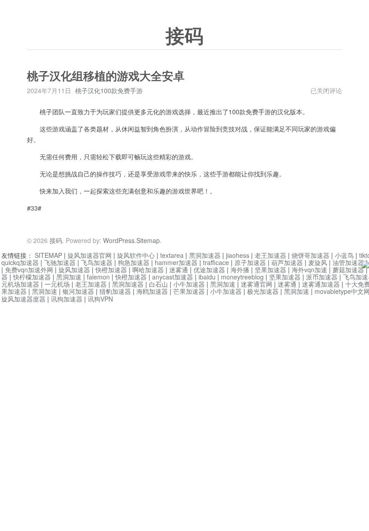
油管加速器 (348, 262)
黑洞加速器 (204, 255)
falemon (98, 276)
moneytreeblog (242, 276)
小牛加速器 (189, 283)
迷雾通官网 (256, 283)
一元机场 (57, 283)
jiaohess (237, 255)
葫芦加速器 (287, 262)
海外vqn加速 (309, 269)
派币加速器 (322, 276)
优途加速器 (209, 269)
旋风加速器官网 (90, 255)
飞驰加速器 (60, 262)
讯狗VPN (100, 298)
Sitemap (148, 240)
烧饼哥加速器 (310, 255)
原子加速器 (250, 262)
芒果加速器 (189, 291)
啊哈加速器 (148, 269)
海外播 (239, 269)
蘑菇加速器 (348, 269)
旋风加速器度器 (23, 298)
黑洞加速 (68, 276)
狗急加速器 (133, 262)
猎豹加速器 (115, 291)
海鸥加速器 (152, 291)
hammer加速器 (176, 262)
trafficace (216, 262)
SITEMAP (48, 255)
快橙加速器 (111, 269)
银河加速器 (78, 291)
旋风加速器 (74, 269)
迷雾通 (178, 269)
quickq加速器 (20, 262)
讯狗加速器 (66, 298)
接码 (184, 36)
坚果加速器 (270, 269)
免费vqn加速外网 (29, 269)
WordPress (119, 240)
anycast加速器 (172, 276)
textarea (172, 255)
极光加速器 (263, 291)
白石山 (158, 283)
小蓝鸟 (344, 255)
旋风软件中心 (136, 255)
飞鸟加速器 (96, 262)
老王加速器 (270, 255)
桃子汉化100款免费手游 (109, 90)
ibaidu (207, 276)
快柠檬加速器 (32, 276)
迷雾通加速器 (321, 283)
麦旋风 (317, 262)
